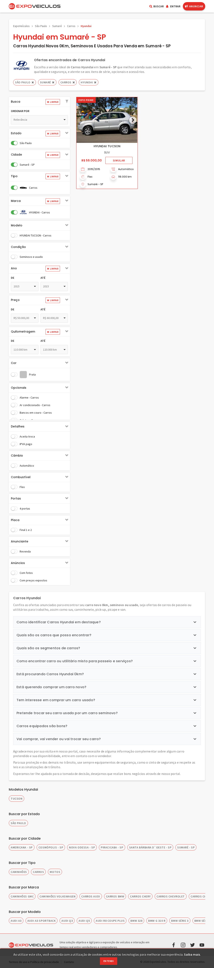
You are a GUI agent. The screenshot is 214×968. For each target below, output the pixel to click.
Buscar (158, 6)
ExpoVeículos (21, 26)
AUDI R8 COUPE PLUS (110, 921)
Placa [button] (15, 520)
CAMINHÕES (19, 872)
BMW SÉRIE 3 (179, 921)
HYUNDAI (87, 82)
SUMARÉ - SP (186, 847)
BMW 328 (136, 921)
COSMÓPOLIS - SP (50, 847)
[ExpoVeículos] (34, 6)
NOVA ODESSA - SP (82, 847)
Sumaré (57, 26)
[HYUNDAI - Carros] (21, 65)
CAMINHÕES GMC (22, 896)
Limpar (54, 101)
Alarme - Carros (29, 397)
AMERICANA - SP (22, 847)
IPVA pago (26, 444)
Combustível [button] (21, 477)
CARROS (38, 872)
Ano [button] (14, 268)
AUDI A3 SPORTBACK (41, 921)
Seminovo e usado (31, 257)
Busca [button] (15, 101)
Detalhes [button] (17, 426)
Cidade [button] (16, 154)
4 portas (25, 508)
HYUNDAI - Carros (39, 212)
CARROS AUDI (90, 896)
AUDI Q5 (84, 921)
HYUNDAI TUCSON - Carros (35, 235)
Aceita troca (27, 436)
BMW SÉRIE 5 (202, 921)
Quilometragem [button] (23, 331)
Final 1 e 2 (26, 530)
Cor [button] (14, 363)
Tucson (16, 798)
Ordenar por (20, 111)
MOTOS (55, 872)
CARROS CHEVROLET (171, 896)
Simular (119, 160)
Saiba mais (192, 954)
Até (43, 278)
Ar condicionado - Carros (35, 405)
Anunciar (196, 6)
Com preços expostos (33, 580)
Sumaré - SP (27, 164)
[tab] (39, 102)
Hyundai (86, 26)
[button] (67, 101)
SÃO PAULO (18, 823)
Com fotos (26, 573)
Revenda (25, 551)
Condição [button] (18, 247)
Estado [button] (16, 133)
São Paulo (41, 26)
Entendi (108, 961)
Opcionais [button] (18, 388)
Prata (32, 374)
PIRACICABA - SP (112, 847)
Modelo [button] (16, 225)
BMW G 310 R (156, 921)
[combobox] (39, 119)
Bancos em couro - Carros (36, 412)
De (12, 278)
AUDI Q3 (67, 921)
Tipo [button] (14, 176)
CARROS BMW (115, 896)
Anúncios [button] (18, 563)
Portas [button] (16, 498)
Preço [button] (15, 300)
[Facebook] (173, 944)
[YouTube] (202, 944)
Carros (71, 26)
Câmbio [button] (17, 455)
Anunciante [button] (19, 541)
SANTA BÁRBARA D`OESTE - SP (150, 847)
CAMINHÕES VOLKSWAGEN (57, 896)
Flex (22, 487)
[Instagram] (183, 944)
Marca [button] (16, 201)
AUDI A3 (16, 921)
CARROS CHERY (140, 896)
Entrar (175, 6)
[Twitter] (192, 944)
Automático (27, 465)
